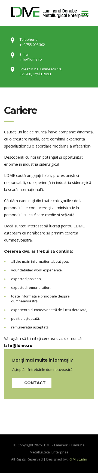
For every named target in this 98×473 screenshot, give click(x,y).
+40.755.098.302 (32, 44)
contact (35, 382)
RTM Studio (78, 459)
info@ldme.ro (31, 59)
